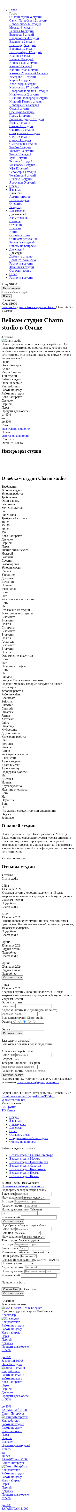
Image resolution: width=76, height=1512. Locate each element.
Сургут (20, 140)
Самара (21, 126)
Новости (15, 228)
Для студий (16, 249)
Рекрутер (15, 207)
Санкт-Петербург (28, 20)
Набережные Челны (28, 91)
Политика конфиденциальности (23, 1186)
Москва (21, 27)
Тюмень (20, 161)
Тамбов (20, 147)
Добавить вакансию (22, 260)
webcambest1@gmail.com (23, 1096)
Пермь (20, 115)
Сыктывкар (23, 143)
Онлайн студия (25, 17)
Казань (20, 66)
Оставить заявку (13, 1074)
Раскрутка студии (21, 263)
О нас (13, 274)
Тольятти (21, 150)
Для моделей (17, 210)
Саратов (21, 129)
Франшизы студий (21, 267)
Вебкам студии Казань (24, 1176)
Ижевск (21, 59)
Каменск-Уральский (28, 73)
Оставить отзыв (19, 235)
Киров (19, 80)
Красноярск (24, 87)
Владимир (22, 41)
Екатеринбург (25, 52)
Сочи (19, 136)
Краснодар (23, 84)
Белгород (21, 34)
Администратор (20, 196)
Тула (18, 157)
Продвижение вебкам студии (28, 1138)
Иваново (21, 55)
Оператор (15, 203)
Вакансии (15, 189)
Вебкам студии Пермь (24, 1172)
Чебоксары (22, 172)
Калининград (24, 69)
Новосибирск (25, 24)
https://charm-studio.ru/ (16, 428)
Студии (14, 186)
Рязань (19, 122)
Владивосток (24, 38)
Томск (20, 154)
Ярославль (22, 182)
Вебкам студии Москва (24, 1158)
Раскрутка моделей (22, 242)
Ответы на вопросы (22, 246)
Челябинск (22, 175)
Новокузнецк (24, 105)
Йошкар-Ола (24, 62)
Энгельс (21, 179)
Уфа (19, 168)
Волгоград (22, 45)
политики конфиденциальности (38, 1082)
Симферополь (24, 133)
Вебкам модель (19, 200)
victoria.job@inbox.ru (15, 435)
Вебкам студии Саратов (25, 1165)
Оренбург (21, 112)
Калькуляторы (18, 217)
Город (13, 10)
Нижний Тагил (25, 101)
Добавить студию (21, 256)
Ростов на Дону (26, 119)
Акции (14, 231)
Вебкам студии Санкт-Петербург (31, 1155)
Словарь (14, 221)
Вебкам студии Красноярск (27, 1169)
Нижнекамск (24, 94)
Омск (19, 108)
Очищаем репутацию (23, 238)
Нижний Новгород (29, 98)
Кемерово (22, 76)
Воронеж (22, 48)
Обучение (15, 224)
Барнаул (21, 31)
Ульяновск (22, 165)
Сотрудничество (20, 270)
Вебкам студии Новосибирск (28, 1162)
